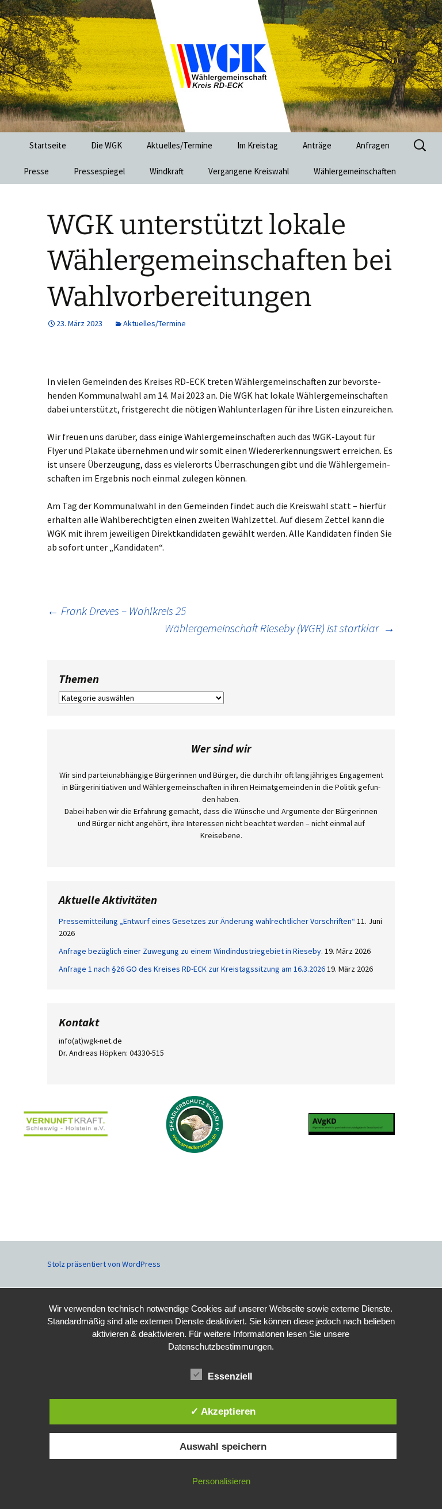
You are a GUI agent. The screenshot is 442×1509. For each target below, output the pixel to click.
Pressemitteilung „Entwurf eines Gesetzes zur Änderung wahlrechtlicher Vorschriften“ (207, 921)
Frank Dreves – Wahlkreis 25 (116, 610)
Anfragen (373, 145)
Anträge (317, 145)
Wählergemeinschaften (355, 171)
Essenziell (230, 1376)
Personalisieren (221, 1481)
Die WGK (106, 145)
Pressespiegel (99, 171)
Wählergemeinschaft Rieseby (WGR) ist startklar (280, 628)
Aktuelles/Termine (179, 145)
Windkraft (167, 171)
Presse (36, 171)
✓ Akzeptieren (223, 1411)
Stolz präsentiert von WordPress (104, 1264)
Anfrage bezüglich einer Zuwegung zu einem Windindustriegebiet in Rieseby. (191, 951)
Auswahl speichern (223, 1446)
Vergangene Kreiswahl (248, 171)
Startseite (47, 145)
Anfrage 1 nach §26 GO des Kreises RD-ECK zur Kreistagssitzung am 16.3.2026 (192, 969)
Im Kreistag (257, 145)
